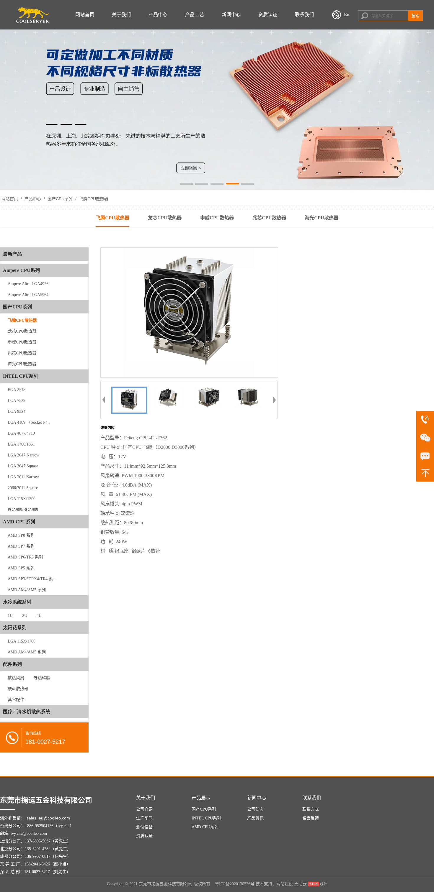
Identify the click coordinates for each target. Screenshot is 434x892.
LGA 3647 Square (23, 466)
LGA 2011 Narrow (23, 477)
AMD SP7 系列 (21, 546)
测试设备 (144, 827)
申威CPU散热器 (22, 342)
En (346, 14)
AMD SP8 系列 (21, 535)
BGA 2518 (16, 389)
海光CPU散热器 (22, 364)
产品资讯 (255, 818)
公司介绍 (144, 809)
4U (39, 615)
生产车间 (144, 818)
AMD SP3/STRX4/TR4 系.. (31, 579)
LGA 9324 (16, 411)
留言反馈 (310, 818)
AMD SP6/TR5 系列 (25, 557)
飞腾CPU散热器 (93, 198)
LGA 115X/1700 (21, 641)
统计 (323, 884)
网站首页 (84, 14)
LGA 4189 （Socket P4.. (29, 422)
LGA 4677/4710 (21, 433)
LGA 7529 (16, 400)
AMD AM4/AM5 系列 (27, 590)
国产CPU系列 (60, 198)
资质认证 (267, 14)
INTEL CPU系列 (206, 818)
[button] (186, 184)
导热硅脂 (42, 678)
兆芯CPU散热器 (22, 353)
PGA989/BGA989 (23, 509)
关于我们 (121, 14)
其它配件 (16, 699)
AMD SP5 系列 (21, 568)
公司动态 (255, 809)
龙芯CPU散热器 (22, 331)
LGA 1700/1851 (21, 444)
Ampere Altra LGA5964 (28, 295)
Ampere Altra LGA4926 (28, 284)
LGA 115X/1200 (21, 499)
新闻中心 (231, 14)
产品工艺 (194, 14)
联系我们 (304, 14)
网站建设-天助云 (291, 884)
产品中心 (158, 14)
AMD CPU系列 (205, 827)
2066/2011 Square (23, 488)
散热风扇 (16, 678)
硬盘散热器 (18, 688)
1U (10, 615)
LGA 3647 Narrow (23, 455)
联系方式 (310, 809)
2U (24, 615)
